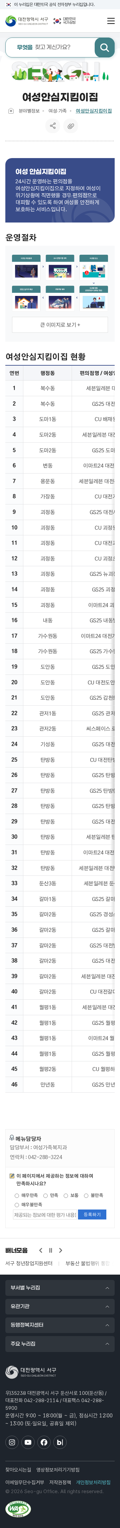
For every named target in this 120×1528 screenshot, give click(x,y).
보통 (74, 1195)
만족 (53, 1195)
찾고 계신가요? (44, 47)
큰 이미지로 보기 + (60, 324)
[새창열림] (18, 1509)
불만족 (96, 1195)
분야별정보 (29, 110)
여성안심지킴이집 (94, 110)
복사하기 (70, 126)
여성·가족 (57, 110)
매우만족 (29, 1195)
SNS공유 (53, 126)
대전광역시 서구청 (27, 21)
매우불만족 (31, 1204)
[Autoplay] (51, 1250)
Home (11, 111)
